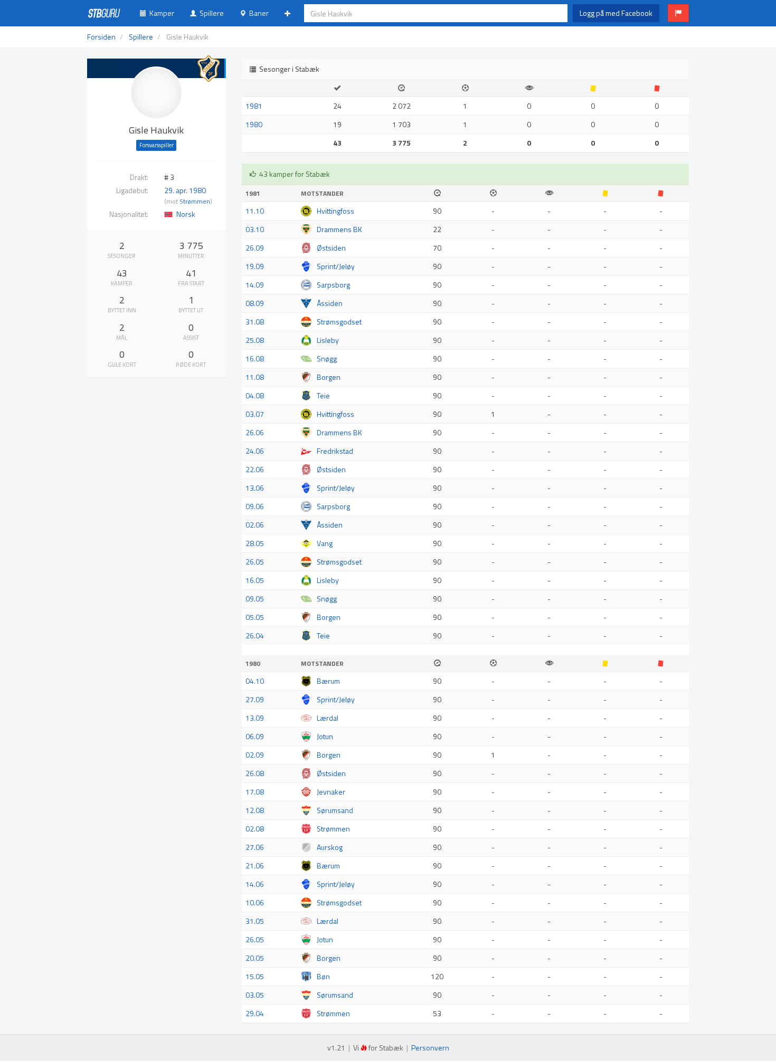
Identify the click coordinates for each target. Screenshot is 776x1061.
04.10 (254, 680)
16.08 (254, 358)
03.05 (254, 994)
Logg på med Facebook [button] (616, 12)
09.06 (254, 506)
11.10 (254, 210)
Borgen (328, 377)
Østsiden (331, 247)
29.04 (254, 1013)
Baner (257, 12)
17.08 (254, 791)
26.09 (254, 247)
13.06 (254, 487)
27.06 (254, 847)
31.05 (254, 920)
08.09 (254, 303)
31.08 (254, 321)
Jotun (325, 736)
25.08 (254, 340)
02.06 (254, 524)
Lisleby (328, 340)
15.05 (254, 976)
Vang (325, 543)
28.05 (254, 543)
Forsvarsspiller (156, 145)
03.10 (254, 229)
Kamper (160, 12)
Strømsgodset (339, 321)
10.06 (254, 902)
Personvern (430, 1047)
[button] (678, 13)
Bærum (328, 680)
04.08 (254, 395)
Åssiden (330, 303)
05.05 (254, 617)
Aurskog (330, 847)
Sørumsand (335, 810)
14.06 (254, 884)
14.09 (254, 284)
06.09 (254, 736)
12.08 (254, 810)
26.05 (254, 561)
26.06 (254, 432)
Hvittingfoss (335, 210)
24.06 (254, 450)
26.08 (254, 773)
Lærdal (327, 717)
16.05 (254, 580)
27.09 (254, 699)
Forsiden (101, 36)
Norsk (185, 213)
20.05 (254, 957)
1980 (253, 124)
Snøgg (327, 358)
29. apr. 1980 (185, 190)
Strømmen (194, 201)
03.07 (254, 413)
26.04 (254, 635)
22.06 (254, 469)
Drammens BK (339, 229)
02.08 (254, 828)
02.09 (254, 754)
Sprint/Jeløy (336, 266)
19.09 (254, 266)
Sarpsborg (333, 284)
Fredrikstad (335, 450)
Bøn (323, 976)
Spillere (210, 12)
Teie (323, 395)
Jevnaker (331, 791)
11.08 (254, 377)
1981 (253, 105)
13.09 (254, 717)
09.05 (254, 598)
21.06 (254, 865)
